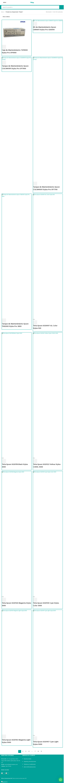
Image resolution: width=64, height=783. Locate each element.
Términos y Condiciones (30, 764)
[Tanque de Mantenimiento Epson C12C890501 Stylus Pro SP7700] (48, 119)
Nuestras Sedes (27, 759)
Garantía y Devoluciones (30, 762)
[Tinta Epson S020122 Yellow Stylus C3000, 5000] (48, 395)
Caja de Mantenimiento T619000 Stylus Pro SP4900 (15, 51)
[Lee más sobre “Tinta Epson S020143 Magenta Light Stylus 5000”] (4, 737)
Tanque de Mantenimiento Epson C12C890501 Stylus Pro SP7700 (46, 188)
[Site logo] (32, 2)
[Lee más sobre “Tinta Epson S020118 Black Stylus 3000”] (4, 461)
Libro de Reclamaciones (30, 767)
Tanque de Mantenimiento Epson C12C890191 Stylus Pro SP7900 (15, 67)
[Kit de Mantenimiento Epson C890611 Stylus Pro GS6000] (47, 21)
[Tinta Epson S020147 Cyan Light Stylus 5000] (48, 672)
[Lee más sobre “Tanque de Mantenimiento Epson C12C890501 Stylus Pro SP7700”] (35, 184)
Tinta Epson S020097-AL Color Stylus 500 (45, 327)
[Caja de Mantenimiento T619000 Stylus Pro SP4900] (14, 32)
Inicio (2, 12)
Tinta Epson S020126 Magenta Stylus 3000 (16, 604)
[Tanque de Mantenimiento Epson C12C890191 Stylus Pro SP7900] (16, 59)
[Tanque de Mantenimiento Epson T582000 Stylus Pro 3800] (16, 256)
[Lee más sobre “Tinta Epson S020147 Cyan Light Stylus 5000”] (35, 738)
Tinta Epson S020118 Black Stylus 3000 (15, 465)
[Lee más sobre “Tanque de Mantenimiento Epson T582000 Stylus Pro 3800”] (4, 321)
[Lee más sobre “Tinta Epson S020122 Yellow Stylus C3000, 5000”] (35, 461)
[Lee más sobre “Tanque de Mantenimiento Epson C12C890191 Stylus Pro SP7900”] (4, 63)
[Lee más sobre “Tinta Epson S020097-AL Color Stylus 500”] (35, 322)
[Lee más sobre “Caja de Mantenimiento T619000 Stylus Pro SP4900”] (4, 47)
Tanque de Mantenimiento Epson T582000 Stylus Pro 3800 (15, 325)
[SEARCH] (61, 7)
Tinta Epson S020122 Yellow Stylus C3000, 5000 (46, 465)
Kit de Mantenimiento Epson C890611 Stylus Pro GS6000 (44, 28)
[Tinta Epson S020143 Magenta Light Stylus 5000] (16, 672)
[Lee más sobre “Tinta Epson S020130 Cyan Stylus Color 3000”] (35, 600)
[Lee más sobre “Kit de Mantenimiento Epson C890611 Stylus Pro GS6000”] (35, 24)
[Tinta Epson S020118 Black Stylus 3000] (16, 395)
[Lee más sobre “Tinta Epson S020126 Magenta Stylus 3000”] (4, 600)
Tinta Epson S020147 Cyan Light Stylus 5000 (45, 743)
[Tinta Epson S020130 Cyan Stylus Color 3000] (48, 533)
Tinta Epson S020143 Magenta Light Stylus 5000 (16, 741)
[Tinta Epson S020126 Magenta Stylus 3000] (16, 533)
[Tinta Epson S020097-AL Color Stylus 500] (48, 256)
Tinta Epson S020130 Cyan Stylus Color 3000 (46, 604)
